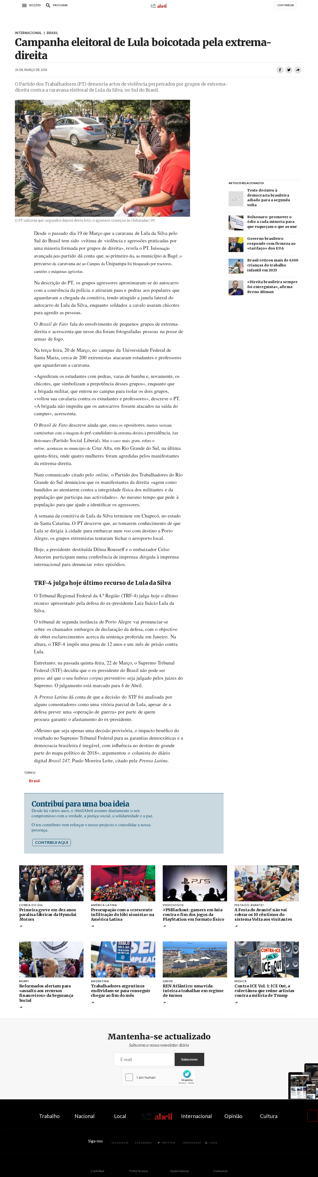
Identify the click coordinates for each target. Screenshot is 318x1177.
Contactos (220, 1171)
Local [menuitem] (120, 1116)
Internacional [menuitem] (196, 1116)
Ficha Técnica (138, 1171)
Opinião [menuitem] (233, 1116)
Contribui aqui (51, 842)
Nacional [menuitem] (85, 1116)
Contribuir (98, 1171)
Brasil (34, 780)
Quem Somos (179, 1171)
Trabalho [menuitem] (49, 1116)
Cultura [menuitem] (269, 1116)
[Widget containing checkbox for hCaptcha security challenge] (159, 1077)
